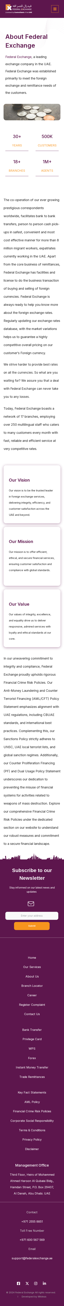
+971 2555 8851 (32, 1221)
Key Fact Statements (32, 1092)
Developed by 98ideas (33, 1296)
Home (32, 957)
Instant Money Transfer (32, 1067)
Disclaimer (32, 1149)
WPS (32, 1048)
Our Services (32, 967)
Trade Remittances (32, 1077)
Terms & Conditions (32, 1130)
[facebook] (19, 1283)
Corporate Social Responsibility (32, 1120)
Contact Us (32, 1014)
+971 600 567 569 (32, 1240)
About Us (32, 976)
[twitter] (27, 1283)
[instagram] (36, 1283)
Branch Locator (32, 986)
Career (32, 995)
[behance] (45, 1283)
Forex (32, 1058)
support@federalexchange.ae (32, 1258)
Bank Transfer (32, 1030)
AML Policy (32, 1102)
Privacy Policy (32, 1139)
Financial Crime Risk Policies (32, 1111)
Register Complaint (32, 1004)
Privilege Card (32, 1039)
